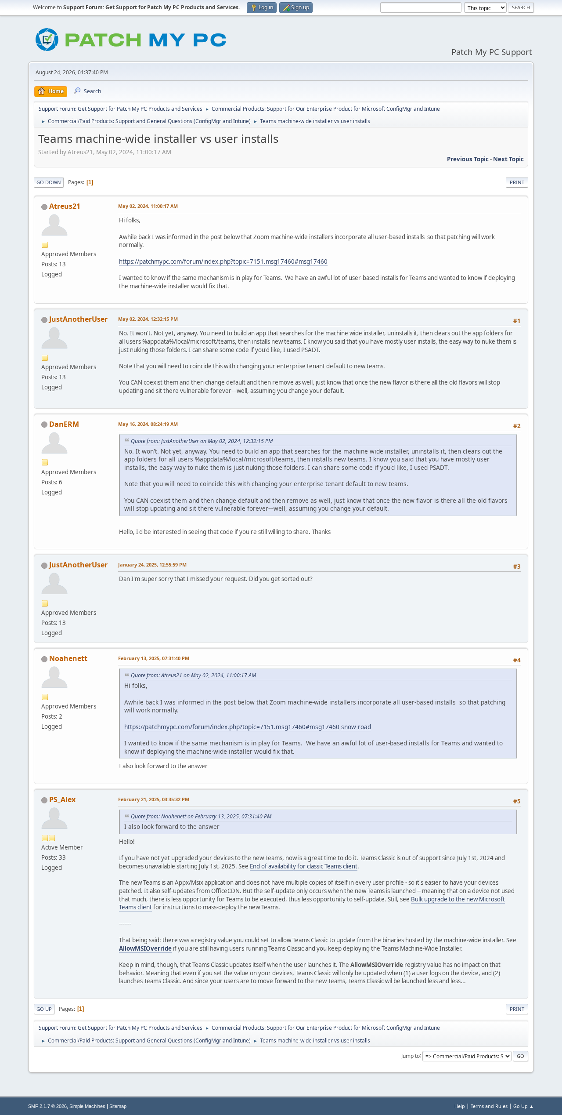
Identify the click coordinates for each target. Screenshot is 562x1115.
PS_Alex (62, 799)
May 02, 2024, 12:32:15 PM (148, 319)
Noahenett (68, 658)
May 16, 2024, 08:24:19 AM (148, 424)
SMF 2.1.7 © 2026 (47, 1106)
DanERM (64, 424)
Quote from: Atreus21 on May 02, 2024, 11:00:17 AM (193, 675)
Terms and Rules (489, 1106)
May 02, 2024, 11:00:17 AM (148, 206)
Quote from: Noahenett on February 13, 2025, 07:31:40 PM (201, 816)
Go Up (44, 1009)
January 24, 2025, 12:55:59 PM (152, 564)
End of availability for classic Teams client (303, 866)
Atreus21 (64, 206)
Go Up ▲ (523, 1106)
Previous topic (468, 159)
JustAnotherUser (78, 319)
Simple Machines (87, 1106)
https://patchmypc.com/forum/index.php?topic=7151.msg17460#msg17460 (223, 261)
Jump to (410, 1055)
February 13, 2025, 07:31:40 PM (153, 658)
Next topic (508, 159)
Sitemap (117, 1106)
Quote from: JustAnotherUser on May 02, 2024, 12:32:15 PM (202, 441)
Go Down (48, 182)
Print (517, 182)
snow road (356, 727)
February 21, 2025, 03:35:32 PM (153, 799)
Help (459, 1106)
